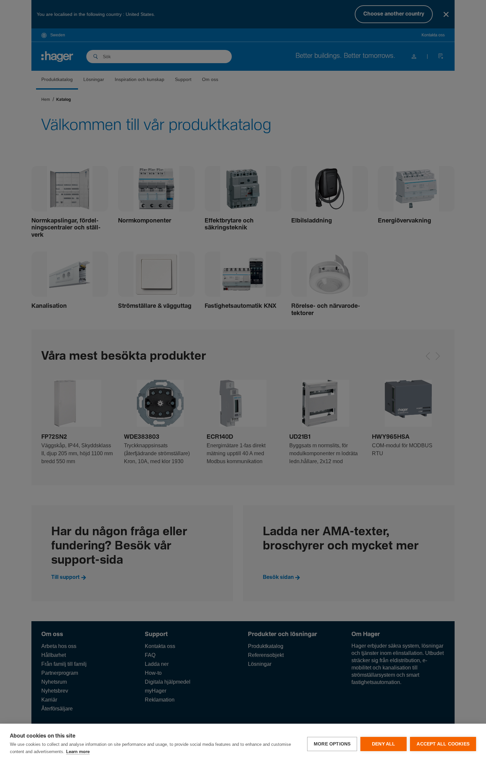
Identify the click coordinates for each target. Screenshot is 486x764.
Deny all (383, 744)
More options (332, 744)
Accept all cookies (443, 744)
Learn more (78, 752)
